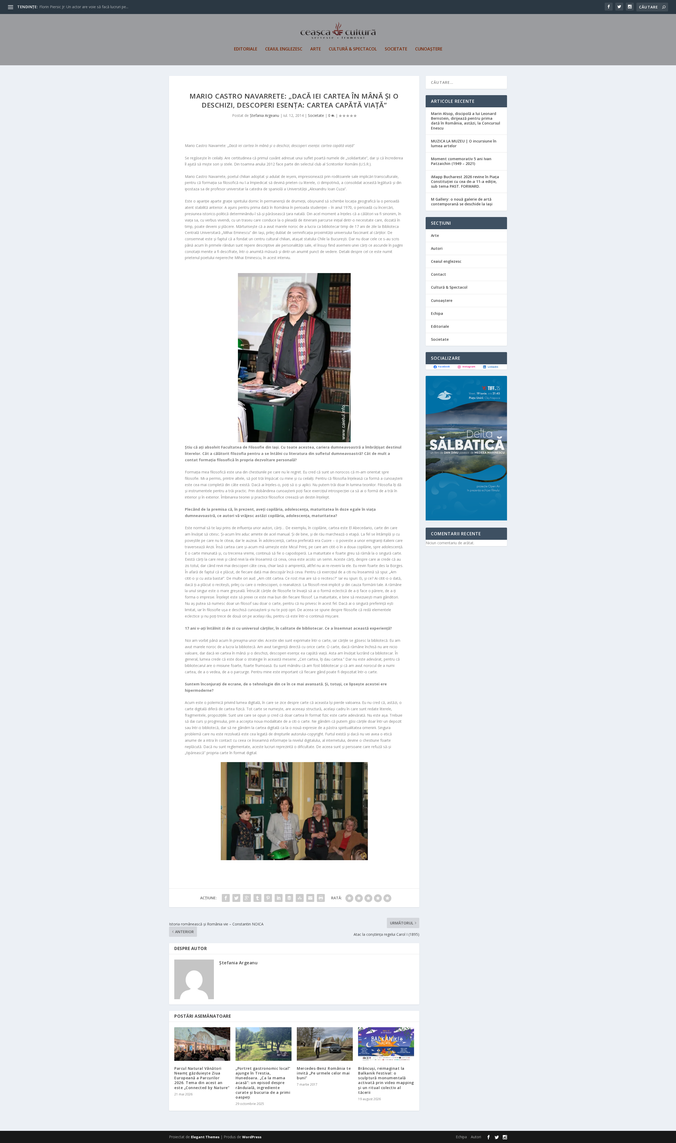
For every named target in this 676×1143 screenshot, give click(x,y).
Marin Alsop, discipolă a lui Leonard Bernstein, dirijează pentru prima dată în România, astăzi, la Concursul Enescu (465, 121)
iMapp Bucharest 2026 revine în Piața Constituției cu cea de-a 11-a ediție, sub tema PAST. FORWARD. (465, 181)
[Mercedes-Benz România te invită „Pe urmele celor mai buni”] (325, 1044)
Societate (396, 49)
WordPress (251, 1137)
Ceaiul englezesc (283, 49)
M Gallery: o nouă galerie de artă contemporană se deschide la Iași (461, 201)
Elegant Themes (205, 1137)
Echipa (437, 313)
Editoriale (245, 49)
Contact (438, 274)
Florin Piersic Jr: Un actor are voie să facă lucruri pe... (83, 6)
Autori (437, 248)
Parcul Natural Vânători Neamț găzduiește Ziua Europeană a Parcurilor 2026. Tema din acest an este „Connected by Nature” (201, 1078)
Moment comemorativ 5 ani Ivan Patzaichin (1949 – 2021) (461, 161)
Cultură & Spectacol (353, 49)
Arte (315, 49)
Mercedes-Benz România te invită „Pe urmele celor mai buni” (324, 1073)
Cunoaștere (428, 49)
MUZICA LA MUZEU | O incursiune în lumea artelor (463, 143)
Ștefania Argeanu (264, 115)
